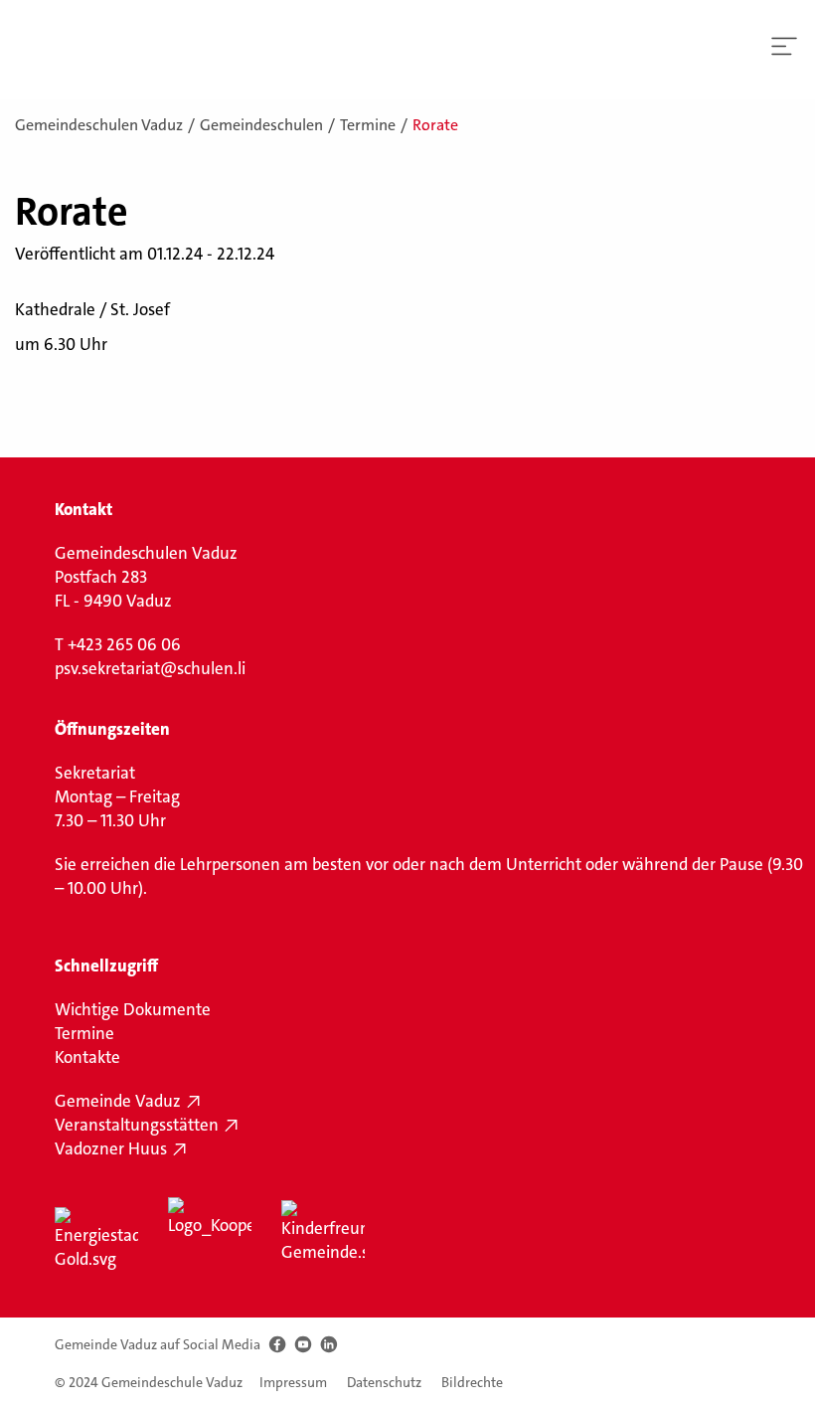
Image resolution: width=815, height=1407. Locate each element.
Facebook (276, 1344)
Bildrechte (472, 1382)
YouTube (302, 1344)
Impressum (293, 1382)
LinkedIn (328, 1344)
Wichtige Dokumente (133, 1009)
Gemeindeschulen (261, 124)
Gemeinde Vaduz (118, 1101)
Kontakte (87, 1057)
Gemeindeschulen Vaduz (99, 124)
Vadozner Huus (111, 1148)
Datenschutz (384, 1382)
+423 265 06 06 (124, 644)
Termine (368, 124)
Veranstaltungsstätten (137, 1125)
